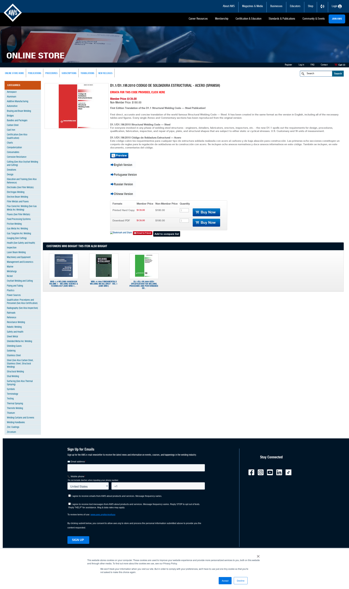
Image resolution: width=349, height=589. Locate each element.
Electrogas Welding (15, 192)
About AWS (229, 6)
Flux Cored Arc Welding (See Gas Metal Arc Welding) (22, 208)
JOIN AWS (337, 19)
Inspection (11, 247)
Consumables (13, 152)
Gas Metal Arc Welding (17, 228)
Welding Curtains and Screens (20, 417)
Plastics (10, 290)
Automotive (12, 106)
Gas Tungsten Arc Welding (19, 233)
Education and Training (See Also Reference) (22, 181)
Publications (34, 73)
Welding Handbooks (16, 422)
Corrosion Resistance (16, 157)
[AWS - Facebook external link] (252, 474)
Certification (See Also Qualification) (17, 136)
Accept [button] (225, 580)
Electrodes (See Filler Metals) (20, 187)
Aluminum (11, 96)
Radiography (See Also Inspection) (22, 308)
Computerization (14, 147)
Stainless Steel (14, 355)
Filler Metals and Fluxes (18, 201)
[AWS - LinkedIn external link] (280, 474)
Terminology (12, 394)
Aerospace (12, 92)
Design (10, 174)
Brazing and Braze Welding (19, 111)
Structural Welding (15, 371)
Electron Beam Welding (17, 197)
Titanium (11, 413)
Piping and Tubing (15, 286)
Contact (324, 65)
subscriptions (69, 73)
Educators (295, 6)
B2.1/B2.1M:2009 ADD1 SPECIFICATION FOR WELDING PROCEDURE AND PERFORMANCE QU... (143, 285)
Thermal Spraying (15, 403)
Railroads (11, 313)
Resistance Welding (16, 322)
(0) (344, 65)
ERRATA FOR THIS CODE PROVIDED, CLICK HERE (137, 92)
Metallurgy (12, 271)
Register (288, 65)
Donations (11, 170)
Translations (87, 73)
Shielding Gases (14, 346)
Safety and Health (15, 332)
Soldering (11, 350)
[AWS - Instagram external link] (262, 474)
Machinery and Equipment (19, 257)
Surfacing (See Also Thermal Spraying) (20, 383)
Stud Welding (13, 376)
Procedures (51, 73)
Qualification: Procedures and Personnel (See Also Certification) (22, 302)
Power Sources (14, 295)
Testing (10, 398)
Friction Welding (14, 224)
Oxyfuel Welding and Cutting (20, 281)
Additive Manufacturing (17, 101)
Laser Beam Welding (16, 252)
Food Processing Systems (19, 219)
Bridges (10, 115)
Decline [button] (240, 580)
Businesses (276, 6)
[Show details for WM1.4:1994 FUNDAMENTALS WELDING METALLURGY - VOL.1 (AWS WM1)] (104, 276)
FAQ (312, 65)
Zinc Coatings (13, 427)
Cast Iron (11, 130)
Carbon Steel (13, 125)
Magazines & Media (252, 6)
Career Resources (198, 18)
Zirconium (11, 432)
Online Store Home (14, 73)
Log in (301, 65)
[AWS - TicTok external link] (290, 474)
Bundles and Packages (17, 120)
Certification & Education (248, 18)
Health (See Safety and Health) (21, 243)
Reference (11, 317)
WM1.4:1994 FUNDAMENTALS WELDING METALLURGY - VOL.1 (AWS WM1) (103, 284)
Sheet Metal (12, 336)
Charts (10, 143)
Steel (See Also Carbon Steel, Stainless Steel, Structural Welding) (20, 363)
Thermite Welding (15, 408)
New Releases (105, 73)
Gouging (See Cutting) (17, 238)
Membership (221, 18)
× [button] (258, 555)
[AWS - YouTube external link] (271, 474)
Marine (10, 266)
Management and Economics (20, 262)
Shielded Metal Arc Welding (19, 341)
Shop (310, 6)
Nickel (10, 276)
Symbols (11, 389)
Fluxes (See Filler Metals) (18, 214)
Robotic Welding (14, 327)
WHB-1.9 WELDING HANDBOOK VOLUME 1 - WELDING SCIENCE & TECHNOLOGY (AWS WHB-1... (63, 284)
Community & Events (313, 18)
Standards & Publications (282, 18)
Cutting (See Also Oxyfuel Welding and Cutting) (22, 164)
